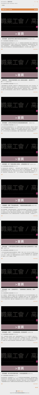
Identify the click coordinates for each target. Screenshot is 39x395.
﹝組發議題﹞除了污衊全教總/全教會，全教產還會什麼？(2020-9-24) (18, 164)
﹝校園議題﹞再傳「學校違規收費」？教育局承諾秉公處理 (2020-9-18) (18, 205)
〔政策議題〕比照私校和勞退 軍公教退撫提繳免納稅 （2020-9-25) (17, 123)
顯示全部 (35, 9)
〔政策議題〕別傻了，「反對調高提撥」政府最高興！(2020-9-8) (17, 332)
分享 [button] (1, 49)
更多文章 (36, 387)
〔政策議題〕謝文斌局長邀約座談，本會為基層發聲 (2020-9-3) (16, 373)
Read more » (35, 49)
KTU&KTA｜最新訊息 (6, 1)
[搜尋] (35, 1)
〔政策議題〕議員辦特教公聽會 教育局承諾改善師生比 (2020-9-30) (17, 39)
